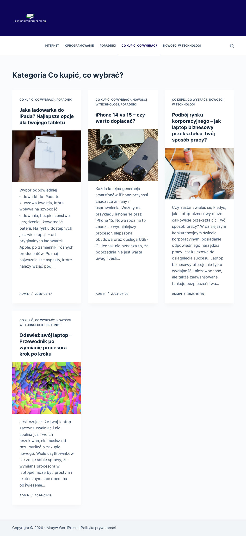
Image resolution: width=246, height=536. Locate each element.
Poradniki (108, 45)
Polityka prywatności (98, 527)
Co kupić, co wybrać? (139, 45)
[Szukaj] (232, 46)
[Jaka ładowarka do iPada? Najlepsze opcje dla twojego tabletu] (46, 156)
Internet (52, 45)
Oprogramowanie (79, 45)
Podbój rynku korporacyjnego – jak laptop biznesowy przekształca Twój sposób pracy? (196, 127)
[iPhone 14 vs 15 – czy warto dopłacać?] (122, 155)
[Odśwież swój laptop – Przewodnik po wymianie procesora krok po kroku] (46, 387)
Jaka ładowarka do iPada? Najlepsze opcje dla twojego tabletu (46, 116)
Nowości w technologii (182, 45)
